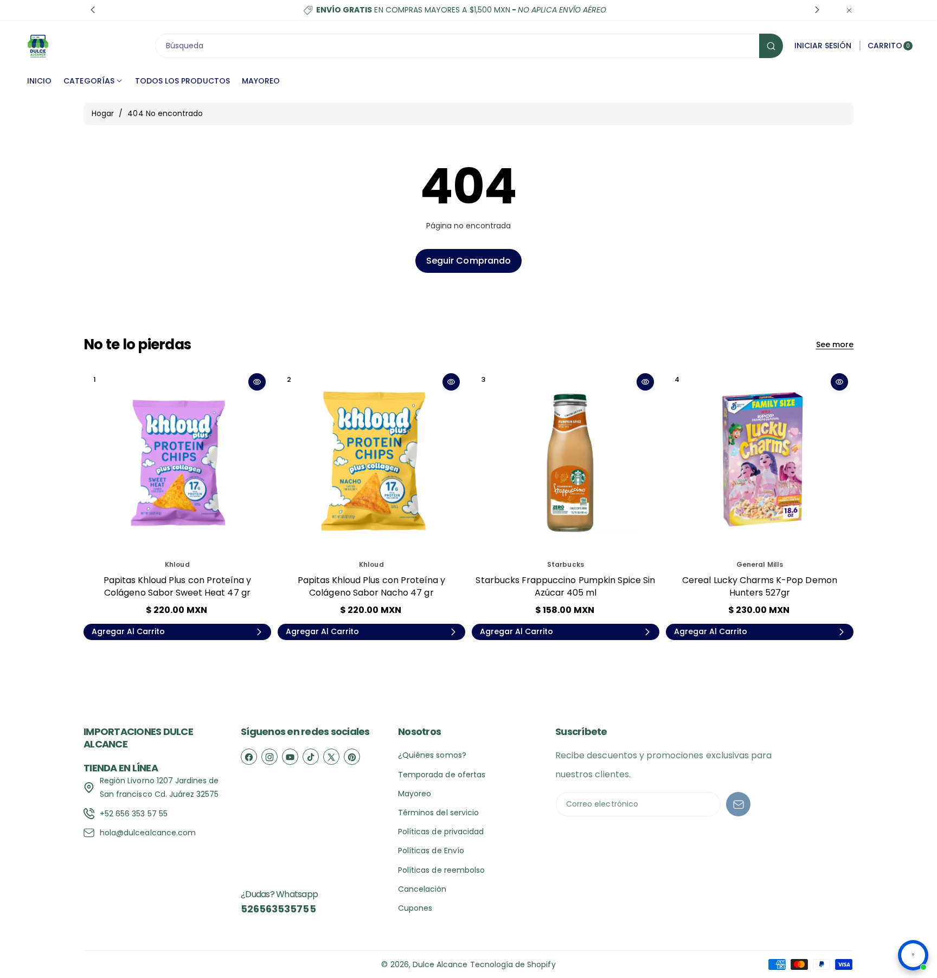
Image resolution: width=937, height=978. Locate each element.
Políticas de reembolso (441, 870)
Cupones (415, 908)
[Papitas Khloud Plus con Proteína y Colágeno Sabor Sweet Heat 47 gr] (177, 461)
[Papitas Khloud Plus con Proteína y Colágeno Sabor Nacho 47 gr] (371, 461)
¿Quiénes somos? (432, 755)
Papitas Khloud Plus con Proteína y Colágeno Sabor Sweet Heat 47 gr (178, 586)
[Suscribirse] (738, 804)
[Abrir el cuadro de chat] (913, 955)
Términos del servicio (438, 812)
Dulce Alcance (440, 964)
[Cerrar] (849, 10)
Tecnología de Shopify (513, 964)
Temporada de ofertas (441, 774)
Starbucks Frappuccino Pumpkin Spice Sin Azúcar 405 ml (565, 586)
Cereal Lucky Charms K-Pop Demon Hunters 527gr (759, 586)
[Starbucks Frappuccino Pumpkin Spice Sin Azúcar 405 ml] (565, 461)
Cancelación (422, 889)
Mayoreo (414, 793)
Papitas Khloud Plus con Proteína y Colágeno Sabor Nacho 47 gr (372, 586)
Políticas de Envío (431, 850)
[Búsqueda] (771, 46)
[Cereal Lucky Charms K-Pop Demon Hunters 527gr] (759, 461)
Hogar (103, 113)
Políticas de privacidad (441, 831)
